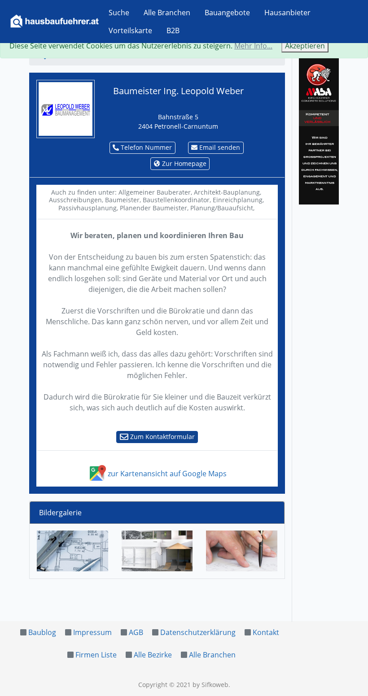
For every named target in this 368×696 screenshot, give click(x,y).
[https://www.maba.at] (319, 129)
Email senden (218, 147)
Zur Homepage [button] (183, 163)
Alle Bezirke (153, 655)
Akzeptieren (305, 46)
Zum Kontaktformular (161, 436)
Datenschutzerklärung (198, 632)
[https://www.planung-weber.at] (65, 108)
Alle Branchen (167, 12)
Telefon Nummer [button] (145, 147)
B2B (173, 30)
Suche (119, 12)
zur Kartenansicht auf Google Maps (166, 473)
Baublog (42, 632)
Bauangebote (227, 12)
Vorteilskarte (130, 30)
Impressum (92, 632)
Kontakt (266, 632)
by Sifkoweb (210, 684)
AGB (136, 632)
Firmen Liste (96, 655)
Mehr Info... (253, 46)
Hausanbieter (287, 12)
